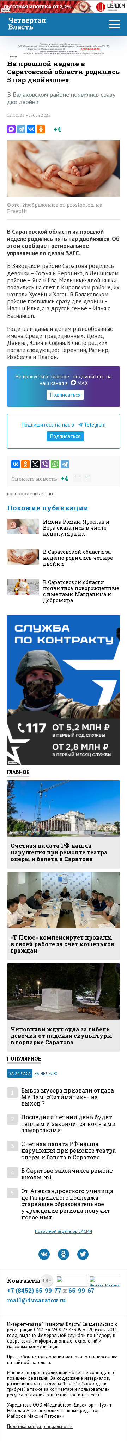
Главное (18, 771)
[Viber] (45, 464)
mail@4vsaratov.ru (36, 1300)
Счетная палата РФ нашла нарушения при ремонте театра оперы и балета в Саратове (68, 1150)
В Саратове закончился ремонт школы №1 (67, 1173)
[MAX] (11, 129)
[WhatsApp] (55, 464)
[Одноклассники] (41, 129)
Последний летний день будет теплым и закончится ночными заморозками (68, 1124)
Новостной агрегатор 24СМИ (63, 1231)
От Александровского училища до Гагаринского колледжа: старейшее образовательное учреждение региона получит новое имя (67, 1204)
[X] (35, 464)
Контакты (24, 1280)
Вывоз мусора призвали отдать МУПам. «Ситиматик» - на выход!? (67, 1097)
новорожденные (25, 493)
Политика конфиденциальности (40, 1426)
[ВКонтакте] (31, 129)
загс (50, 493)
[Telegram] (21, 129)
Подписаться (65, 394)
